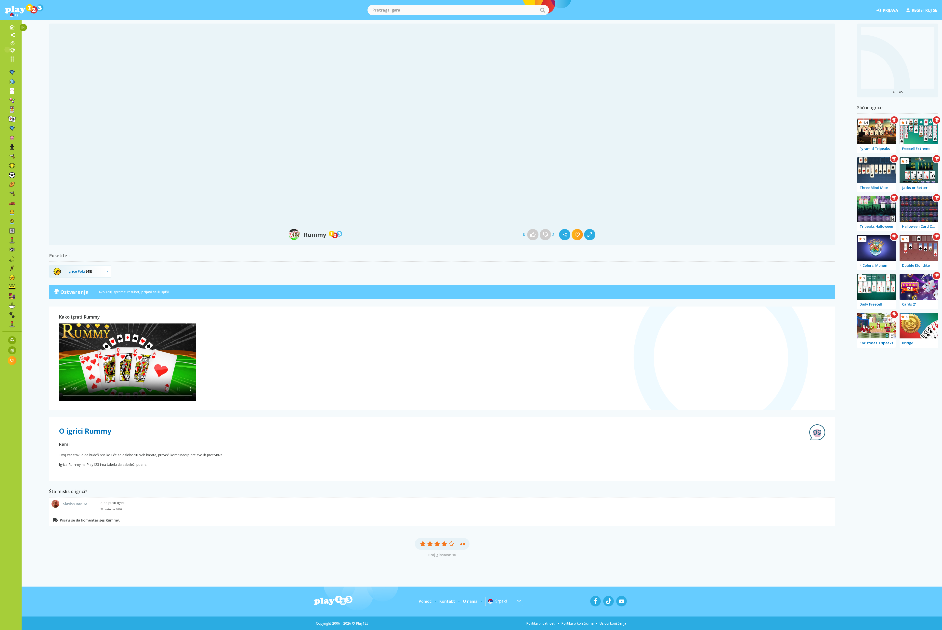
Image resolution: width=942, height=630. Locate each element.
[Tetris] (12, 296)
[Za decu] (12, 221)
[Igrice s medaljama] (12, 350)
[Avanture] (12, 277)
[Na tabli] (12, 249)
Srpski (501, 601)
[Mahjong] (12, 91)
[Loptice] (12, 100)
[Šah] (12, 147)
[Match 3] (12, 72)
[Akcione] (12, 156)
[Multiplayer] (12, 324)
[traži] (542, 10)
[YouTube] (621, 601)
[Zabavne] (12, 165)
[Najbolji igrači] (12, 50)
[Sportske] (12, 184)
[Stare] (12, 259)
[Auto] (12, 203)
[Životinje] (12, 315)
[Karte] (12, 109)
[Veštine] (12, 268)
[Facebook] (595, 601)
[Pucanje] (12, 193)
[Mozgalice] (12, 137)
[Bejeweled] (12, 128)
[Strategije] (12, 287)
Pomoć (425, 601)
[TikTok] (608, 601)
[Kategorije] (12, 59)
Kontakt (447, 601)
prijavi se (149, 292)
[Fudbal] (12, 175)
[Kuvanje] (12, 305)
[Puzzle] (12, 81)
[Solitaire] (12, 119)
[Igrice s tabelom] (12, 340)
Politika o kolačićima (577, 623)
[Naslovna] (12, 27)
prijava (890, 10)
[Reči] (12, 231)
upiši (165, 292)
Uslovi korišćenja (613, 623)
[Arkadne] (12, 240)
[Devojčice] (12, 212)
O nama (470, 601)
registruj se (924, 10)
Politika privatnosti (540, 623)
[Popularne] (12, 43)
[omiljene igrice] (12, 360)
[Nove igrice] (12, 35)
